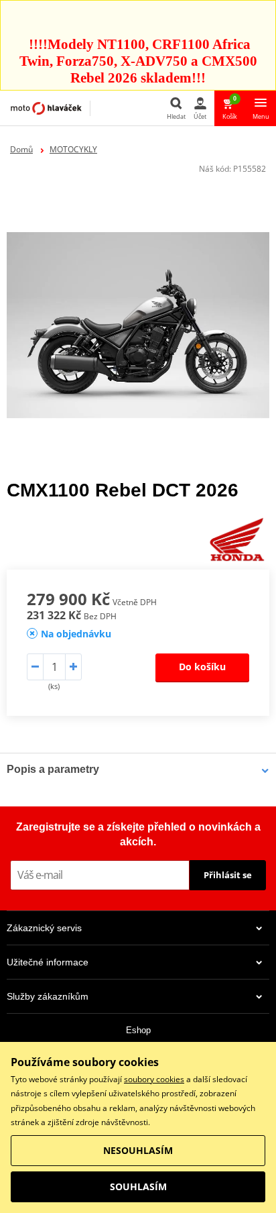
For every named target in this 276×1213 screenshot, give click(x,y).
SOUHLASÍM (138, 1186)
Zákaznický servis (44, 927)
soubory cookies (154, 1079)
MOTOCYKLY (73, 149)
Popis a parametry (53, 769)
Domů (21, 149)
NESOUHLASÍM (138, 1150)
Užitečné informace (47, 962)
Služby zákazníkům (47, 996)
